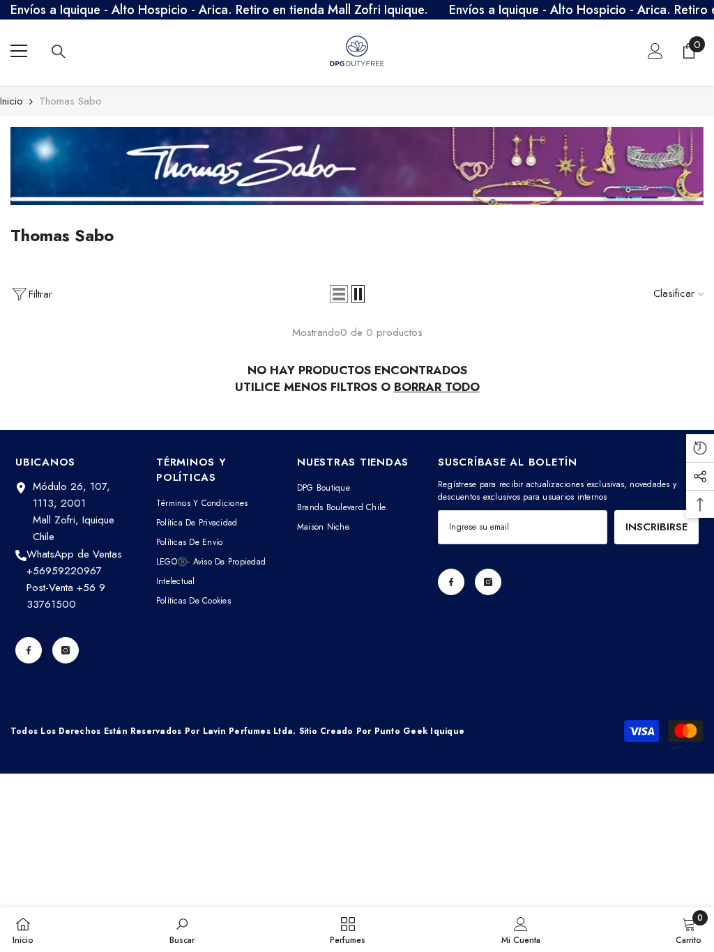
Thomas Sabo (70, 101)
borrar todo (437, 386)
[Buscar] (58, 51)
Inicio (11, 101)
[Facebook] (28, 650)
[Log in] (655, 51)
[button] (339, 294)
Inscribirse (656, 527)
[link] (357, 166)
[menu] (18, 51)
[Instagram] (65, 650)
